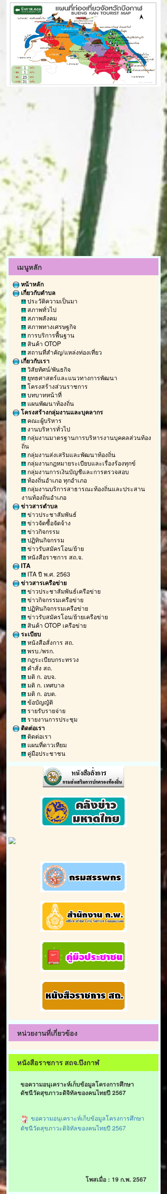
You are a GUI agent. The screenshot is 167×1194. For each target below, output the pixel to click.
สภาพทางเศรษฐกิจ (51, 326)
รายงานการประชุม (52, 719)
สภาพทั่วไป (41, 309)
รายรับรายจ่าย (46, 710)
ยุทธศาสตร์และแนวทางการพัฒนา (71, 377)
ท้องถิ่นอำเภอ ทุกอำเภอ (56, 480)
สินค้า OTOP (43, 343)
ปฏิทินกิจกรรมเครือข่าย (57, 608)
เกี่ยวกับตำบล (37, 292)
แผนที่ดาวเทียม (46, 744)
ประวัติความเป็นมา (52, 301)
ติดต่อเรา (32, 727)
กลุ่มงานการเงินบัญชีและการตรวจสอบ (77, 471)
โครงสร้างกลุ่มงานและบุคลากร (61, 412)
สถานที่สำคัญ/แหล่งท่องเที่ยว (64, 352)
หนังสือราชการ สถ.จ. (54, 557)
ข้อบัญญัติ (39, 702)
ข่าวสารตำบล (38, 505)
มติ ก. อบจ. (41, 676)
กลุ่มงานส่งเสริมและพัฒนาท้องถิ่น (71, 454)
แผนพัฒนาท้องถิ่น (50, 403)
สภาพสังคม (41, 318)
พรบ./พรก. (40, 651)
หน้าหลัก (31, 284)
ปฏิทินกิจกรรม (45, 540)
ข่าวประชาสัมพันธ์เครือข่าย (63, 591)
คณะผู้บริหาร (44, 420)
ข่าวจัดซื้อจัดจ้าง (48, 522)
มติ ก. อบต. (41, 693)
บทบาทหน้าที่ (44, 394)
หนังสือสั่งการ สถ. (50, 642)
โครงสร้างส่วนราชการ (57, 386)
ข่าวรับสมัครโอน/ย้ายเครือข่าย (67, 616)
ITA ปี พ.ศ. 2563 (48, 574)
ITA (24, 565)
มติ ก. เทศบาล (45, 685)
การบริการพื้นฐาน (50, 335)
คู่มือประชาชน (46, 753)
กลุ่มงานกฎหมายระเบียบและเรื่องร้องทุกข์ (81, 463)
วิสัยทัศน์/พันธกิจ (48, 369)
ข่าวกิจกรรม (43, 531)
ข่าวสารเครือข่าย (43, 582)
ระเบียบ (30, 633)
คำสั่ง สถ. (39, 668)
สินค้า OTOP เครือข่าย (56, 625)
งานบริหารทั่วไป (48, 429)
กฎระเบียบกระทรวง (52, 659)
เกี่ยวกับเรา (34, 360)
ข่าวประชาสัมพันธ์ (51, 514)
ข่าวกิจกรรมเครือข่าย (55, 599)
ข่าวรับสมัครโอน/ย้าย (55, 548)
